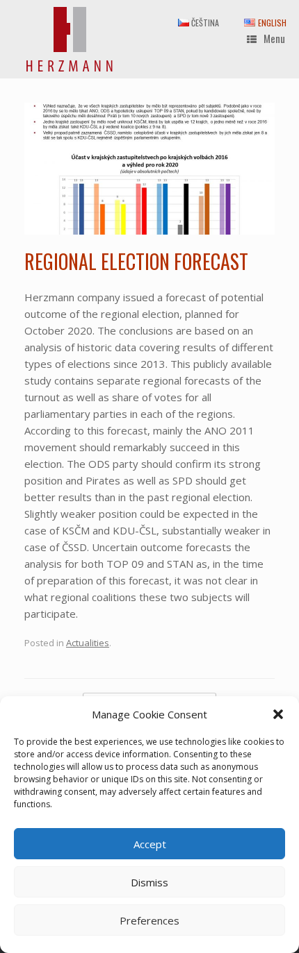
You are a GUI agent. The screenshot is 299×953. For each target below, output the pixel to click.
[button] (278, 714)
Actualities (87, 642)
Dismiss (149, 882)
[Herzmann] (69, 39)
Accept (150, 844)
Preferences (149, 920)
